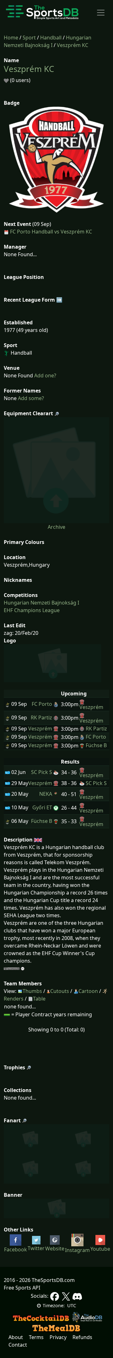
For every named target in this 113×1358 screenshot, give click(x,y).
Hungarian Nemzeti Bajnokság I (41, 602)
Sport (29, 37)
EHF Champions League (32, 610)
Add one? (44, 375)
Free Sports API (22, 1287)
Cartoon (88, 991)
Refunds (82, 1337)
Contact (17, 1344)
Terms (36, 1337)
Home (11, 37)
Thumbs (32, 991)
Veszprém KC (72, 45)
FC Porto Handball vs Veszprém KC (51, 231)
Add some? (30, 398)
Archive (56, 526)
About (15, 1337)
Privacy (58, 1337)
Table (39, 998)
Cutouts (59, 991)
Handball (51, 37)
